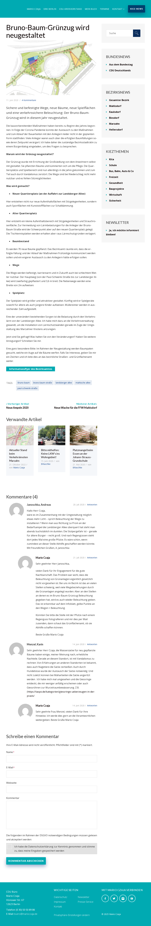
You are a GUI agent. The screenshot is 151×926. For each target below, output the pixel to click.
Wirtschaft (115, 194)
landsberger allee (64, 382)
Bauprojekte (116, 188)
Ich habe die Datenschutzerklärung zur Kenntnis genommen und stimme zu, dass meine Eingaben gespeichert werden (54, 848)
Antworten (92, 504)
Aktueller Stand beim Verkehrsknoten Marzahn (18, 455)
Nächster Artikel (86, 403)
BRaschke (45, 464)
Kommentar (12, 798)
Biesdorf (114, 117)
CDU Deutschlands (120, 70)
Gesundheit (116, 183)
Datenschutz (60, 897)
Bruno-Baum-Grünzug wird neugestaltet (48, 31)
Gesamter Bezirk (119, 100)
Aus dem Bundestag (121, 64)
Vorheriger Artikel (18, 403)
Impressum (60, 901)
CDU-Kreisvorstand (70, 9)
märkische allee (83, 382)
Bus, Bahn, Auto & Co (121, 171)
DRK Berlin (50, 9)
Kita (111, 159)
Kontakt (117, 9)
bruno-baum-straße (42, 382)
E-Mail (9, 767)
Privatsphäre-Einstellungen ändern (72, 915)
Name (9, 752)
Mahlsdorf (115, 106)
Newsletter (83, 897)
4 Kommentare (29, 100)
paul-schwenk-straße (27, 388)
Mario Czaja (34, 9)
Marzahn (114, 123)
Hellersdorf (116, 129)
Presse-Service (85, 901)
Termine (104, 9)
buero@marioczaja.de (25, 914)
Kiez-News (136, 9)
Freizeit (113, 177)
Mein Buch (91, 9)
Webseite (11, 782)
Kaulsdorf (115, 112)
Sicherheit (115, 200)
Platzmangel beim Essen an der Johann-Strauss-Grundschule (83, 455)
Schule (113, 165)
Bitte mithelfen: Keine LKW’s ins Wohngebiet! (50, 453)
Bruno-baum (24, 382)
